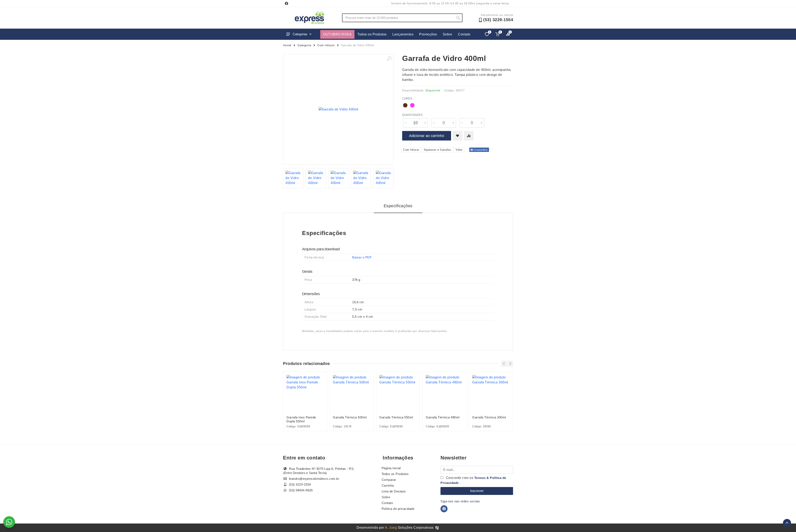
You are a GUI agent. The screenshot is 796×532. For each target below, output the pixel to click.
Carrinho (388, 485)
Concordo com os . (473, 480)
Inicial (287, 45)
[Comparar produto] (468, 136)
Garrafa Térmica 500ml (350, 417)
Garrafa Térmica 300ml (489, 417)
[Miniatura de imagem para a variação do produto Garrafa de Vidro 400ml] (361, 178)
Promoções (428, 34)
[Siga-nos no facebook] (286, 3)
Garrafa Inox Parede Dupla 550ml (301, 419)
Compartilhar (480, 150)
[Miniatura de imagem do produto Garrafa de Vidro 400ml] (293, 178)
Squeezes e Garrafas (437, 149)
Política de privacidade (398, 508)
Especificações (398, 206)
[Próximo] (510, 364)
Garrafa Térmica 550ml (396, 417)
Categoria (304, 45)
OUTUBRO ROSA (337, 34)
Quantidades (412, 114)
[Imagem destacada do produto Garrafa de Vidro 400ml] (338, 109)
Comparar (389, 479)
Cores (407, 98)
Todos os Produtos (372, 34)
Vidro (459, 149)
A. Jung (391, 527)
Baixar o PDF (362, 257)
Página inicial (391, 468)
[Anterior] (504, 364)
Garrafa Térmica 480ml (443, 417)
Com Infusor (326, 45)
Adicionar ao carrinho (426, 136)
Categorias (300, 34)
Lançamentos (403, 34)
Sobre (447, 34)
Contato (464, 34)
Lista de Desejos (394, 491)
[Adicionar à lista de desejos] (457, 136)
